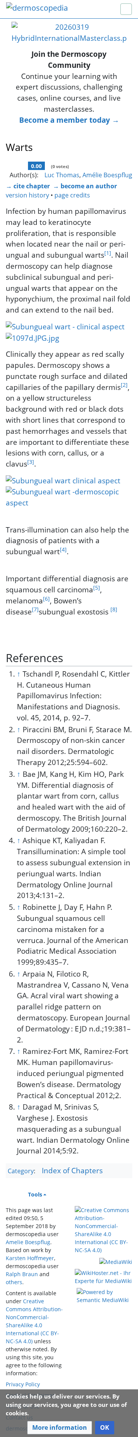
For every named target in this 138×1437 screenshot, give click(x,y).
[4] (63, 549)
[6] (46, 598)
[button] (59, 1427)
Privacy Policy (23, 1384)
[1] (107, 253)
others (14, 1282)
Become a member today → (69, 120)
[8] (113, 609)
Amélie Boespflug (107, 175)
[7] (35, 609)
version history (27, 195)
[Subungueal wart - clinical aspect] (65, 326)
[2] (124, 384)
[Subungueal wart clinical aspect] (63, 480)
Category (21, 1171)
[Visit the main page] (37, 8)
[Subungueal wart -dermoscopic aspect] (69, 496)
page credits (72, 195)
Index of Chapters (72, 1170)
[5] (96, 587)
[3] (30, 461)
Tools (35, 1194)
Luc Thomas (61, 175)
